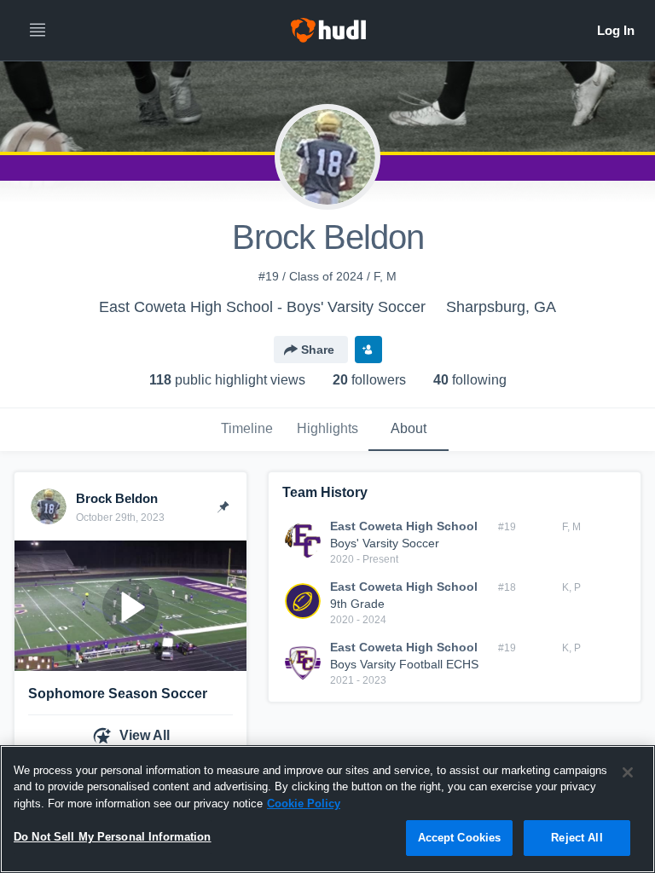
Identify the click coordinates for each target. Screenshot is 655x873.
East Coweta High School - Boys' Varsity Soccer (262, 306)
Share (317, 349)
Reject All (576, 837)
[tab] (246, 429)
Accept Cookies (459, 837)
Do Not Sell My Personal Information (113, 836)
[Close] (627, 772)
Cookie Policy (303, 803)
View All (144, 735)
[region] (327, 809)
